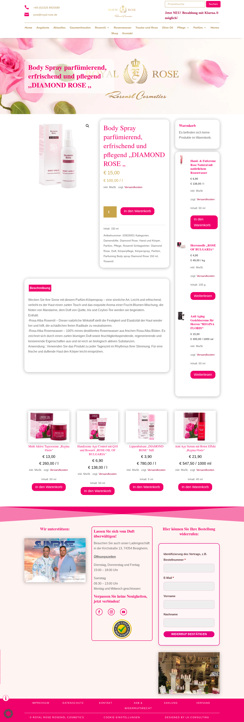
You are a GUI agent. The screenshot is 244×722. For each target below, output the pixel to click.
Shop (114, 33)
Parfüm (198, 27)
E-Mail (169, 577)
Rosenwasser (122, 27)
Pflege (181, 27)
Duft (113, 251)
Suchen (213, 4)
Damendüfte (111, 240)
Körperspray (142, 251)
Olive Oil (167, 27)
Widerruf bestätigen (189, 634)
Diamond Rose (129, 240)
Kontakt (127, 33)
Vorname (170, 596)
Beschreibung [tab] (40, 288)
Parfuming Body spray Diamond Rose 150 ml (131, 256)
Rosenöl (100, 27)
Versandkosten (133, 187)
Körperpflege (125, 251)
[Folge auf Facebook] (99, 611)
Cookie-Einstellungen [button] (122, 717)
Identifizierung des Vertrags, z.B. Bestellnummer (185, 556)
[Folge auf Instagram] (111, 611)
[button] (87, 125)
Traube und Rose (147, 27)
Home (28, 27)
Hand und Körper (149, 240)
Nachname (171, 614)
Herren (215, 27)
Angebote (42, 27)
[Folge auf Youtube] (123, 611)
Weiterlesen (203, 296)
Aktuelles (59, 27)
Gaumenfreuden (80, 27)
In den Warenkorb (137, 211)
